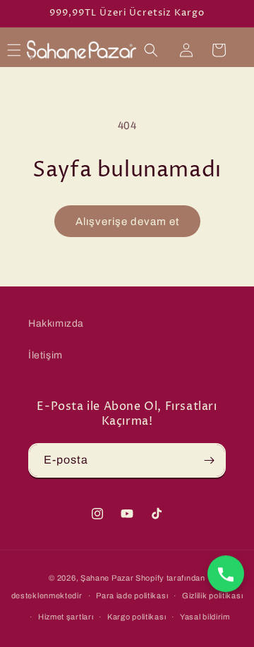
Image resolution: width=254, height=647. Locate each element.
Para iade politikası (132, 595)
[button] (14, 50)
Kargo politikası (136, 616)
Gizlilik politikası (212, 595)
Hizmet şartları (66, 616)
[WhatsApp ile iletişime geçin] (225, 573)
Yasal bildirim (205, 616)
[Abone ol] (208, 460)
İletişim (45, 355)
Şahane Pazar (106, 578)
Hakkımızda (56, 323)
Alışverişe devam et (127, 221)
